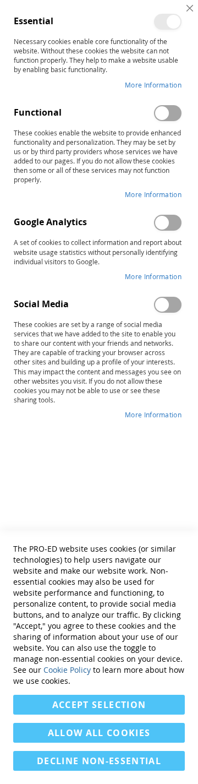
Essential (168, 22)
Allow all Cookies (99, 733)
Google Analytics (168, 223)
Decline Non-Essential (99, 761)
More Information (153, 84)
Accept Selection (99, 705)
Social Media (168, 305)
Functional (168, 113)
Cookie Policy (67, 670)
